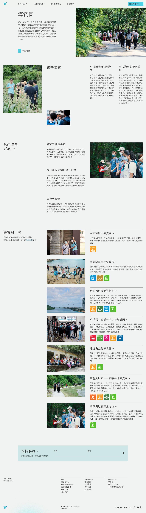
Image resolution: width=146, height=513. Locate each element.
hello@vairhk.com (123, 507)
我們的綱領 (38, 4)
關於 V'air (21, 4)
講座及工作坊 (113, 484)
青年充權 (88, 487)
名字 (55, 451)
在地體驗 (88, 482)
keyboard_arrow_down (27, 4)
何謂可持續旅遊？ (68, 484)
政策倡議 (88, 489)
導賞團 (110, 482)
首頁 (63, 479)
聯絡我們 (29, 239)
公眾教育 (88, 484)
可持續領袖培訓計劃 (115, 487)
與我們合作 (133, 4)
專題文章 (70, 4)
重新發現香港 (56, 4)
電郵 (89, 451)
